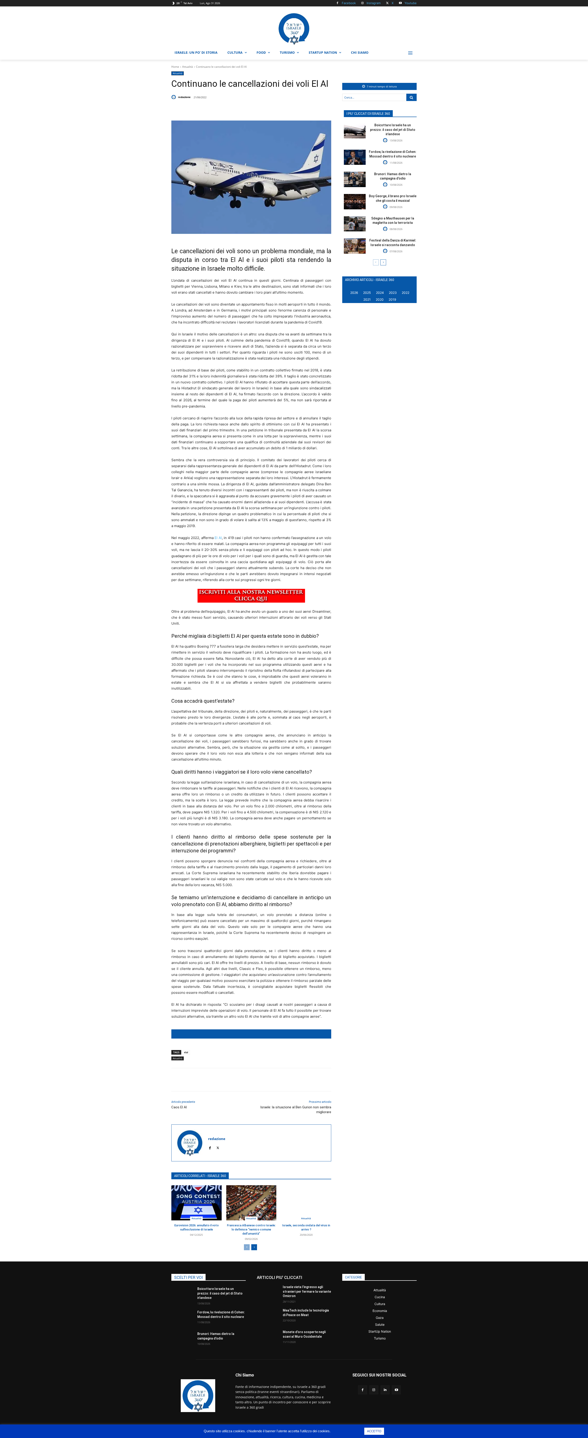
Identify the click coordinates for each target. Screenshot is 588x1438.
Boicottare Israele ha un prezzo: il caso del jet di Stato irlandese (392, 129)
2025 (367, 293)
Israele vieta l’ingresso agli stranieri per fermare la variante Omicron (307, 1291)
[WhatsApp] (228, 109)
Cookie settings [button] (347, 1431)
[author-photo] (386, 140)
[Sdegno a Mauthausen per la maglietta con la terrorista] (355, 224)
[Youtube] (400, 3)
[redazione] (174, 97)
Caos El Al (179, 1107)
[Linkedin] (238, 109)
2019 (392, 299)
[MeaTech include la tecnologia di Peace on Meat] (268, 1316)
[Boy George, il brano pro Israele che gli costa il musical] (355, 201)
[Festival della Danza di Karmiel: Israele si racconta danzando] (355, 246)
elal (186, 1052)
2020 (380, 299)
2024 (380, 293)
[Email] (249, 109)
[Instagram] (362, 3)
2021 (367, 299)
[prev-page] (247, 1247)
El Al (218, 538)
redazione (184, 97)
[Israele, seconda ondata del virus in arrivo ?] (306, 1202)
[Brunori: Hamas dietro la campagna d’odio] (355, 179)
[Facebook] (337, 3)
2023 (393, 293)
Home (175, 67)
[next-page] (254, 1247)
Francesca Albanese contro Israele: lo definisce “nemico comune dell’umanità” (251, 1229)
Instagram (374, 3)
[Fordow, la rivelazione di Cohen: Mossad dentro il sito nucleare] (355, 157)
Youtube (410, 3)
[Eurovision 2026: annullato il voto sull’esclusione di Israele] (196, 1202)
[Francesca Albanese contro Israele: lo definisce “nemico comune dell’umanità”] (251, 1202)
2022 (405, 293)
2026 (354, 293)
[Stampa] (260, 109)
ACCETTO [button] (374, 1431)
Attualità (187, 67)
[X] (387, 3)
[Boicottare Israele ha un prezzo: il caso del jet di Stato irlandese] (355, 130)
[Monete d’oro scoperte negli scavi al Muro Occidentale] (268, 1337)
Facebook (349, 3)
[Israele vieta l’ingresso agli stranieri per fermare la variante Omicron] (268, 1292)
